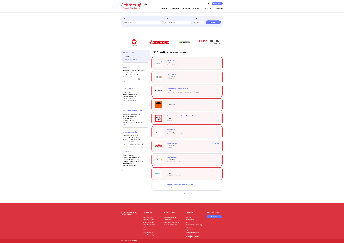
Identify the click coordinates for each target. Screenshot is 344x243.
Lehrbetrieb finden (148, 222)
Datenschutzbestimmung (194, 225)
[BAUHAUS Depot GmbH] (159, 42)
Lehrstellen (175, 8)
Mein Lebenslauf (148, 217)
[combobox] (143, 22)
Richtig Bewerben (148, 232)
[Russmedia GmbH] (210, 42)
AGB (187, 222)
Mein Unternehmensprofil (172, 222)
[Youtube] (128, 218)
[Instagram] (125, 218)
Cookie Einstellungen (192, 232)
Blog (144, 227)
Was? (125, 19)
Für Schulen (196, 8)
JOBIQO (134, 241)
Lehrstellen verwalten (171, 225)
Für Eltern (146, 230)
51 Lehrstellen (216, 143)
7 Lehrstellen (216, 116)
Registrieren (217, 3)
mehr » (125, 81)
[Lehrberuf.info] (134, 6)
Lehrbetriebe (186, 8)
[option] (134, 42)
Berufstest (165, 8)
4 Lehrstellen (216, 171)
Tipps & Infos (207, 8)
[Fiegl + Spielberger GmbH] (184, 42)
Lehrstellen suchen (149, 220)
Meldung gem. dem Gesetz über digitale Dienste (194, 236)
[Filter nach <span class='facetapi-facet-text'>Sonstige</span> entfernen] (124, 56)
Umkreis (196, 19)
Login (207, 3)
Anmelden (214, 217)
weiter (191, 194)
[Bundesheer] (134, 42)
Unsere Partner (190, 220)
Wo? (166, 19)
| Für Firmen (219, 8)
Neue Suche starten (131, 59)
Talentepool (168, 220)
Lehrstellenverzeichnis (150, 225)
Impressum (189, 230)
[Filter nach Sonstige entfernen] (124, 92)
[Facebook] (122, 218)
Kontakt (188, 227)
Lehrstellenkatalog (148, 235)
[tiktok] (131, 218)
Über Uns (188, 217)
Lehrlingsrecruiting (170, 217)
